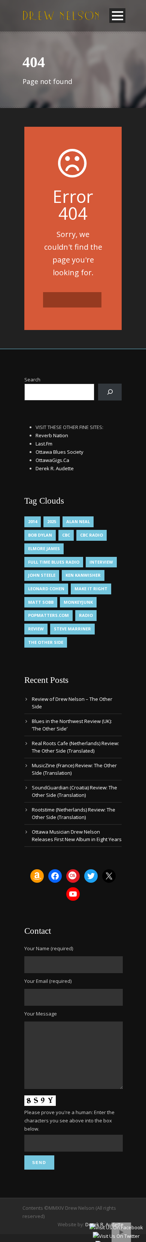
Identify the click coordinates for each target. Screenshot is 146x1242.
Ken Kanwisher (83, 575)
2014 (32, 521)
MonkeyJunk (78, 602)
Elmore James (44, 548)
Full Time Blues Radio (53, 562)
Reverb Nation (52, 435)
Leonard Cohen (46, 588)
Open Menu (117, 15)
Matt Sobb (41, 602)
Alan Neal (78, 521)
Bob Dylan (40, 535)
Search (32, 379)
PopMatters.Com (48, 615)
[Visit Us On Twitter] (116, 1236)
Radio (86, 615)
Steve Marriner (72, 629)
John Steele (41, 575)
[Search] (110, 392)
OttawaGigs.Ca (52, 460)
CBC (66, 535)
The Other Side (45, 642)
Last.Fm (44, 443)
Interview (101, 562)
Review (36, 629)
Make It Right (90, 588)
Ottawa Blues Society (59, 451)
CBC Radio (91, 535)
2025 (51, 521)
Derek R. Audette (55, 468)
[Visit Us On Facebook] (116, 1227)
